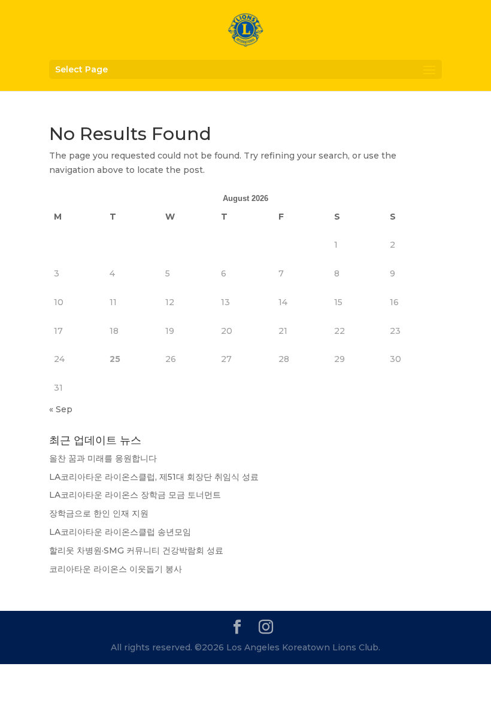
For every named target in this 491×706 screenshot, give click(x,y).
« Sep (60, 409)
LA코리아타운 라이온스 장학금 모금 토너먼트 (135, 494)
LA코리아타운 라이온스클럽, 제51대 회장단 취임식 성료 (154, 476)
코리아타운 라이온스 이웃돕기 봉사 (115, 569)
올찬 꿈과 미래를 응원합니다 (103, 458)
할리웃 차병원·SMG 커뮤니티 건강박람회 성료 (136, 550)
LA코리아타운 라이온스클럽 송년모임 (120, 532)
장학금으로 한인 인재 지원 (98, 513)
